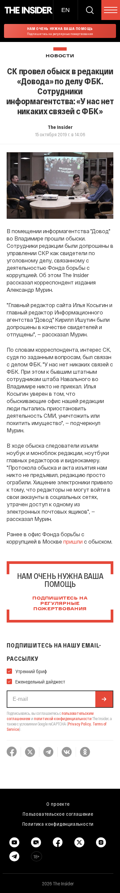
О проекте (57, 804)
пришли (73, 541)
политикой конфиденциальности (63, 718)
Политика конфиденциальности (58, 824)
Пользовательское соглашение (58, 814)
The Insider (60, 127)
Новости (60, 56)
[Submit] (104, 699)
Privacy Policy (79, 723)
